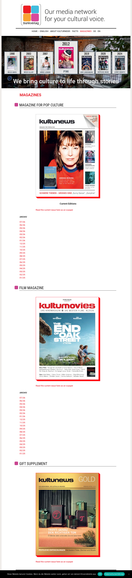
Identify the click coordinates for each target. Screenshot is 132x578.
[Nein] (128, 574)
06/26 (22, 225)
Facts (75, 31)
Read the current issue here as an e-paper (54, 210)
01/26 (22, 240)
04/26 (22, 231)
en (99, 31)
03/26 (22, 234)
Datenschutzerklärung (114, 574)
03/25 (22, 271)
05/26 (22, 228)
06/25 (22, 262)
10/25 (22, 250)
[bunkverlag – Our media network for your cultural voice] (66, 15)
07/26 (22, 222)
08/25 (22, 256)
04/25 (22, 268)
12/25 (22, 243)
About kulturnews (60, 31)
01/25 (22, 277)
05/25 (22, 265)
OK (100, 574)
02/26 (22, 237)
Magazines (86, 31)
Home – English (40, 31)
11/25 (22, 246)
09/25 (22, 253)
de (94, 31)
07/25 (22, 259)
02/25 (22, 274)
